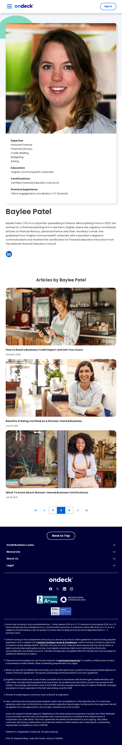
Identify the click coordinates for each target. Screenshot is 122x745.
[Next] (77, 510)
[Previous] (44, 510)
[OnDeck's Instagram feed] (71, 589)
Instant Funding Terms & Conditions (57, 642)
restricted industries (69, 660)
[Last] (86, 510)
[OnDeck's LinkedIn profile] (64, 589)
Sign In (108, 6)
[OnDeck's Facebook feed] (50, 589)
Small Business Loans (20, 545)
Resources (13, 552)
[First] (35, 510)
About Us (12, 558)
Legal (10, 565)
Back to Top (61, 536)
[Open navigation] (9, 6)
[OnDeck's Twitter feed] (57, 589)
